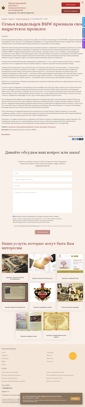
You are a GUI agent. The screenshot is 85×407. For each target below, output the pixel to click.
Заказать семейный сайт (70, 278)
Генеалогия (12, 127)
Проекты (4, 355)
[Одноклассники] (75, 139)
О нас (3, 352)
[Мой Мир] (78, 139)
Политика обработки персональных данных (14, 399)
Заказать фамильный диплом (15, 307)
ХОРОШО (75, 398)
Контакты (50, 361)
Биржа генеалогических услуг (42, 278)
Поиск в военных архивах (70, 307)
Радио (4, 364)
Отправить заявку (42, 232)
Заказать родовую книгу (28, 336)
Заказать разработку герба (42, 307)
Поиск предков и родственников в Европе (60, 375)
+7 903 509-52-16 (7, 388)
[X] (80, 139)
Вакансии (50, 358)
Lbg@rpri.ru (5, 391)
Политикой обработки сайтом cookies (50, 398)
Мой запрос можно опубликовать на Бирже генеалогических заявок (36, 216)
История (36, 127)
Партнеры (50, 352)
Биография (43, 127)
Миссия (49, 355)
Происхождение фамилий (24, 127)
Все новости (6, 134)
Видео (4, 361)
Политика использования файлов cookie (13, 401)
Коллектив (5, 358)
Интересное (52, 127)
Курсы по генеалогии (53, 381)
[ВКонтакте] (73, 139)
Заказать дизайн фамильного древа (56, 336)
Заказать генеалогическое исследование (15, 278)
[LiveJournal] (82, 139)
